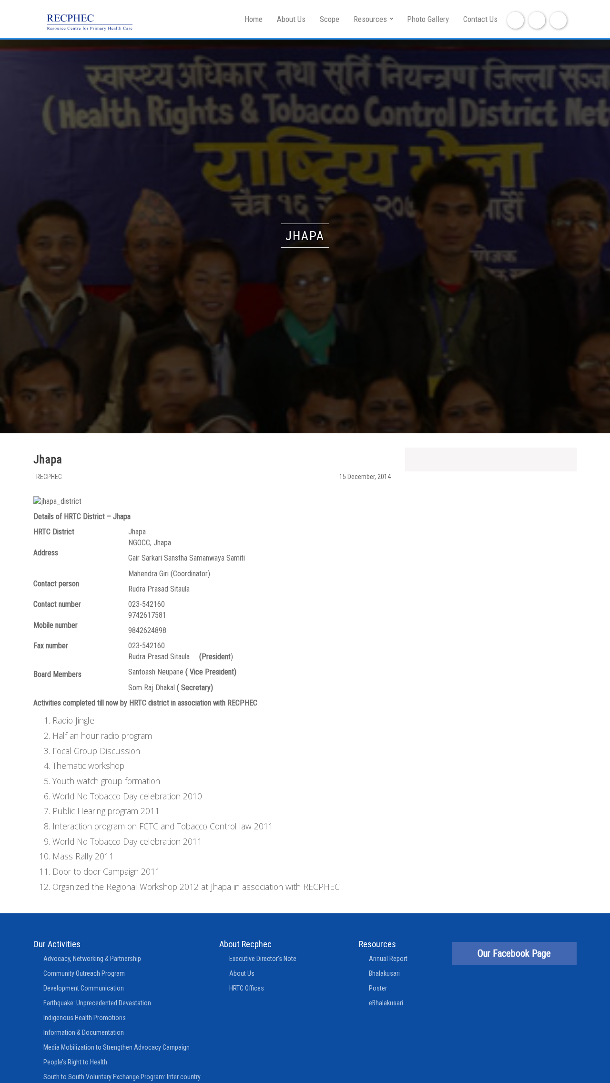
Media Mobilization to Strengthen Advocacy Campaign (116, 1047)
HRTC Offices (246, 988)
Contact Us (480, 19)
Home (253, 19)
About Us (291, 19)
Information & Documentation (83, 1032)
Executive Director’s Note (262, 958)
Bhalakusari (384, 973)
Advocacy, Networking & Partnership (92, 958)
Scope (329, 19)
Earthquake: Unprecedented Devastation (97, 1003)
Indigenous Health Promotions (84, 1018)
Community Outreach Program (84, 973)
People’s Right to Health (75, 1062)
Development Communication (83, 988)
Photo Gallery (428, 19)
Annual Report (388, 958)
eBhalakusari (386, 1003)
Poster (378, 988)
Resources (370, 19)
